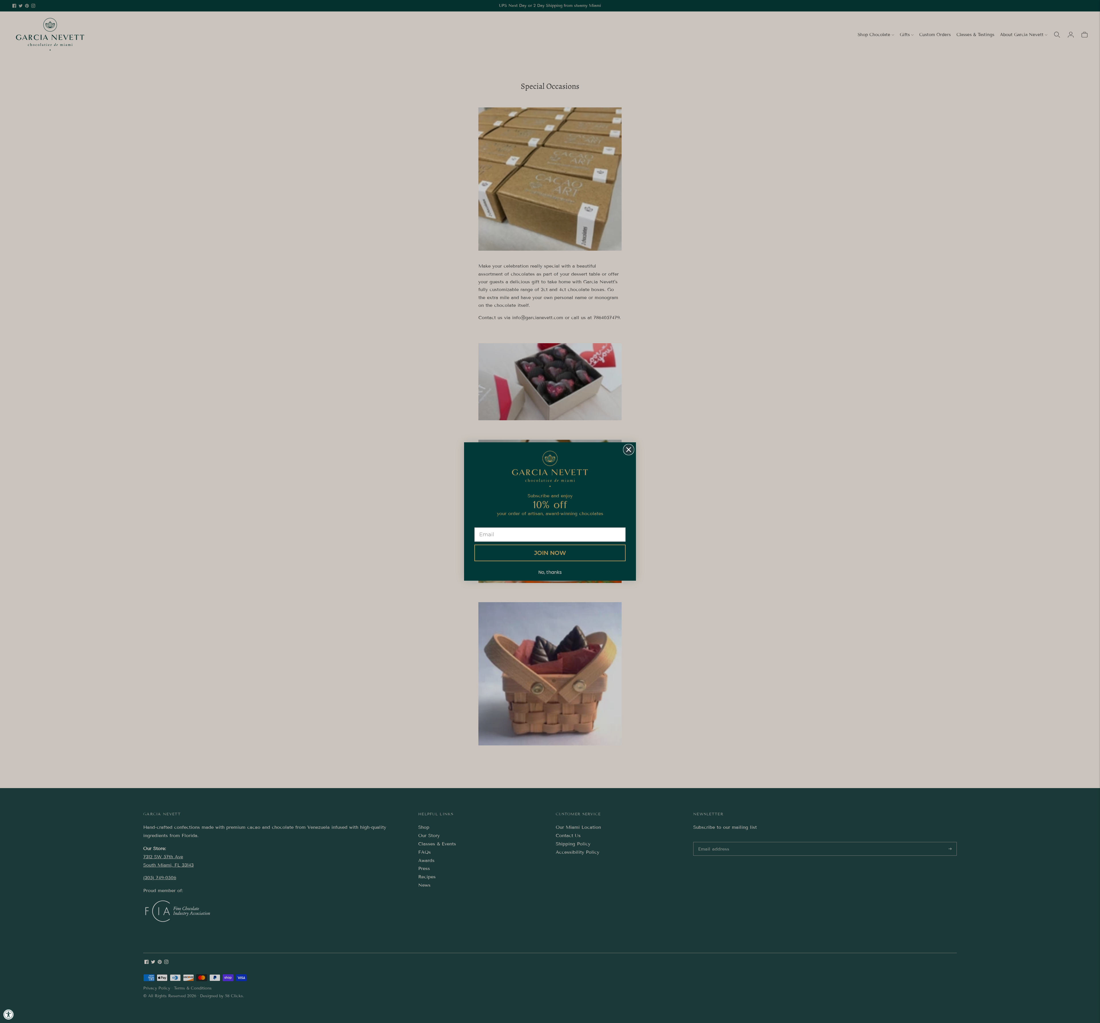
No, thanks (550, 572)
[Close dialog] (629, 450)
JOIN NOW (550, 552)
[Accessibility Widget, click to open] (8, 1014)
